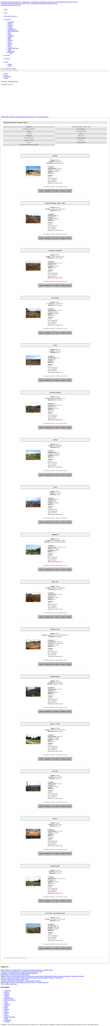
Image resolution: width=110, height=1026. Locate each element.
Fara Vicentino (81, 129)
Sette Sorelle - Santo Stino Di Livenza (29, 144)
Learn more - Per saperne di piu (9, 81)
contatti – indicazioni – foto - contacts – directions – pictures (55, 191)
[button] (56, 19)
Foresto (29, 131)
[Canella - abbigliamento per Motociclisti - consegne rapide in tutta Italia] (21, 981)
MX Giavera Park (29, 138)
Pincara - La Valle (29, 140)
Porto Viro (81, 140)
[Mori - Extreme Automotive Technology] (14, 979)
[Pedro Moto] (15, 974)
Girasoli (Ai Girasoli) (81, 131)
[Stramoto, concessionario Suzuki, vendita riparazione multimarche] (19, 973)
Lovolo (81, 133)
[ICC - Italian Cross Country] (9, 984)
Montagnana (29, 135)
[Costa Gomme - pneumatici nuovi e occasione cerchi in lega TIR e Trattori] (21, 971)
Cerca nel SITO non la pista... (9, 68)
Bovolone (29, 126)
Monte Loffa (81, 135)
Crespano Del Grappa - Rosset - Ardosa (81, 126)
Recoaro (29, 142)
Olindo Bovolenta (81, 138)
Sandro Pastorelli (81, 142)
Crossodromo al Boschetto (29, 129)
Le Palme (29, 133)
